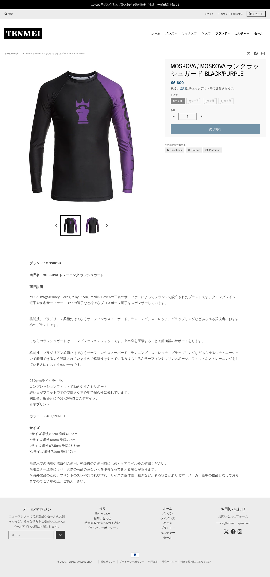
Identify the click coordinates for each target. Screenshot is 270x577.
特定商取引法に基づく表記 (196, 561)
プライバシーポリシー (131, 561)
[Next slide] (106, 225)
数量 (173, 110)
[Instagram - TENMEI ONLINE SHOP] (263, 53)
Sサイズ (177, 100)
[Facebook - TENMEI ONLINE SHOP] (256, 53)
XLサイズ (226, 100)
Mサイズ (194, 100)
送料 (183, 88)
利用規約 (153, 561)
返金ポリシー (108, 561)
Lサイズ (209, 100)
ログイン (209, 13)
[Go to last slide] (56, 225)
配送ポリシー (169, 561)
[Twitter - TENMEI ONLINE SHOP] (248, 53)
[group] (70, 225)
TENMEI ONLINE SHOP (80, 561)
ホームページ (11, 53)
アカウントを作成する (230, 13)
